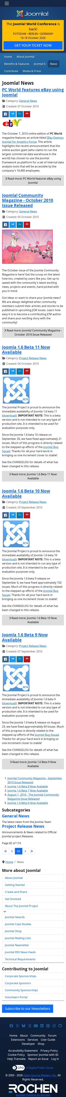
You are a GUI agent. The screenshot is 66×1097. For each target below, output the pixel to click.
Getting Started (15, 885)
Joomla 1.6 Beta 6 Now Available (27, 803)
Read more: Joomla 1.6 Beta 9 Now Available (34, 764)
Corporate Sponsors (18, 983)
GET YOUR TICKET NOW (33, 45)
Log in (55, 1059)
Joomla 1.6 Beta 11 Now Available (26, 349)
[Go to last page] (31, 851)
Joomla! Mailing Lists (18, 938)
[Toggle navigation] (7, 3)
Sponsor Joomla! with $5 (42, 1055)
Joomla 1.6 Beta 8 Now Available (27, 786)
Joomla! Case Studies (18, 924)
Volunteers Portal (16, 997)
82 (18, 851)
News (53, 64)
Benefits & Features (16, 64)
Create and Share (16, 892)
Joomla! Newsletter (17, 945)
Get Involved (13, 899)
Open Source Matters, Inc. (40, 1075)
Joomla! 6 (40, 64)
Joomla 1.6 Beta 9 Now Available (25, 637)
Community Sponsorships (21, 990)
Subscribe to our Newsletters (27, 1008)
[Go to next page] (25, 851)
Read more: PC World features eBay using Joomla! (34, 181)
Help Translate (16, 1059)
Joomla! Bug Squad (47, 735)
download (9, 415)
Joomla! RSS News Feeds (20, 952)
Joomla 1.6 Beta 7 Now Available (27, 790)
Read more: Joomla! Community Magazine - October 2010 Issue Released (34, 332)
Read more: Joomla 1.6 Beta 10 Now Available (34, 620)
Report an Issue (38, 1059)
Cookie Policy (16, 1055)
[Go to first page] (5, 851)
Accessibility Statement (23, 1050)
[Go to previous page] (12, 851)
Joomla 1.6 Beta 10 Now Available (26, 493)
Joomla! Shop (13, 931)
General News (28, 101)
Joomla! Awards (15, 917)
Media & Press (32, 71)
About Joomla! (26, 57)
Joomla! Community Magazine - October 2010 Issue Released (27, 200)
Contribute (11, 71)
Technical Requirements (20, 959)
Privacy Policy (49, 1050)
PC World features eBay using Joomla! (33, 92)
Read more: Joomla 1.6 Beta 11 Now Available (34, 476)
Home (8, 57)
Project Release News (33, 358)
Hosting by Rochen (33, 1095)
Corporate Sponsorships (20, 976)
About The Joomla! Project (21, 906)
